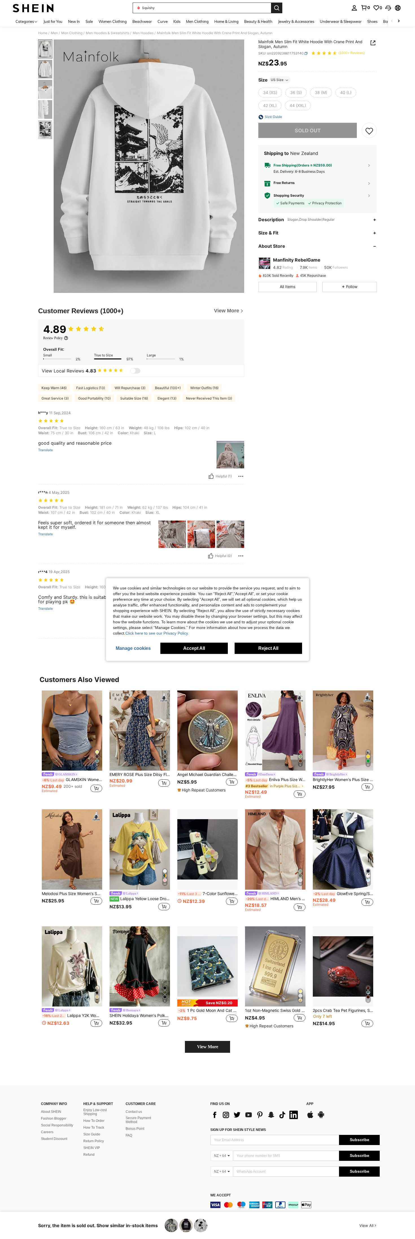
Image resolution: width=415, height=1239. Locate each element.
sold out (308, 130)
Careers (47, 1132)
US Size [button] (277, 80)
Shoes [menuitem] (372, 21)
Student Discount (54, 1139)
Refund (89, 1155)
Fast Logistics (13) (90, 388)
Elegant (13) (167, 398)
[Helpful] (211, 476)
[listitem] (72, 744)
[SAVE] (369, 130)
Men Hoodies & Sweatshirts (107, 33)
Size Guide (91, 1134)
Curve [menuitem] (163, 21)
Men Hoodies (143, 33)
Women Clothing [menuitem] (113, 21)
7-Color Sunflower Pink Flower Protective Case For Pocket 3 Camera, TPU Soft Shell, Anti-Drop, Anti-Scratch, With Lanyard (208, 893)
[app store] (310, 1117)
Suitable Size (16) (134, 398)
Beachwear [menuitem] (142, 21)
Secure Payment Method (138, 1120)
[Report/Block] (240, 476)
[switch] (135, 371)
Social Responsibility (57, 1125)
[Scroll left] (392, 21)
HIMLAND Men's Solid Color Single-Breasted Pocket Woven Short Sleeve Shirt (275, 898)
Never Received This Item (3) (209, 398)
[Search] (276, 8)
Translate (45, 450)
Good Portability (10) (94, 398)
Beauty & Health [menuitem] (258, 21)
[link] (365, 7)
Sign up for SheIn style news (238, 1130)
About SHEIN (51, 1112)
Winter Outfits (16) (204, 388)
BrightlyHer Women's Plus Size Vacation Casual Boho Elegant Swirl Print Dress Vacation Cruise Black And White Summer (343, 779)
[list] (255, 1115)
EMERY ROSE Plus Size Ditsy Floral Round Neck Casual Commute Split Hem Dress (140, 774)
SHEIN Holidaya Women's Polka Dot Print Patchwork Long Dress (140, 1015)
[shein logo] (33, 8)
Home (42, 33)
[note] (202, 790)
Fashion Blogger (53, 1118)
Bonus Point (135, 1129)
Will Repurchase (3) (130, 388)
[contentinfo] (295, 1204)
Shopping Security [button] (289, 196)
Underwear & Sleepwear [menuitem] (341, 21)
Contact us (134, 1112)
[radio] (270, 93)
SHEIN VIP (91, 1148)
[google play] (321, 1117)
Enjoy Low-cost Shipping (95, 1112)
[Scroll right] (399, 21)
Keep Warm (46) (54, 388)
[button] (388, 8)
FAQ (129, 1135)
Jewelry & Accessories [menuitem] (296, 21)
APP (309, 1104)
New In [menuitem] (74, 21)
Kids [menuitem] (176, 21)
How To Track (93, 1128)
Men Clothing (71, 33)
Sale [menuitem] (89, 21)
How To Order (93, 1121)
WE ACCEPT (220, 1195)
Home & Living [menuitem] (226, 21)
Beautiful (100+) (168, 388)
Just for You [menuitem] (52, 21)
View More (207, 1046)
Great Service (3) (55, 398)
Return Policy (93, 1141)
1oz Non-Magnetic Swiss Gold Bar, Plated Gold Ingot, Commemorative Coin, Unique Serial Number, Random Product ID (275, 1010)
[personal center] (354, 8)
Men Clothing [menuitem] (197, 21)
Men (54, 33)
